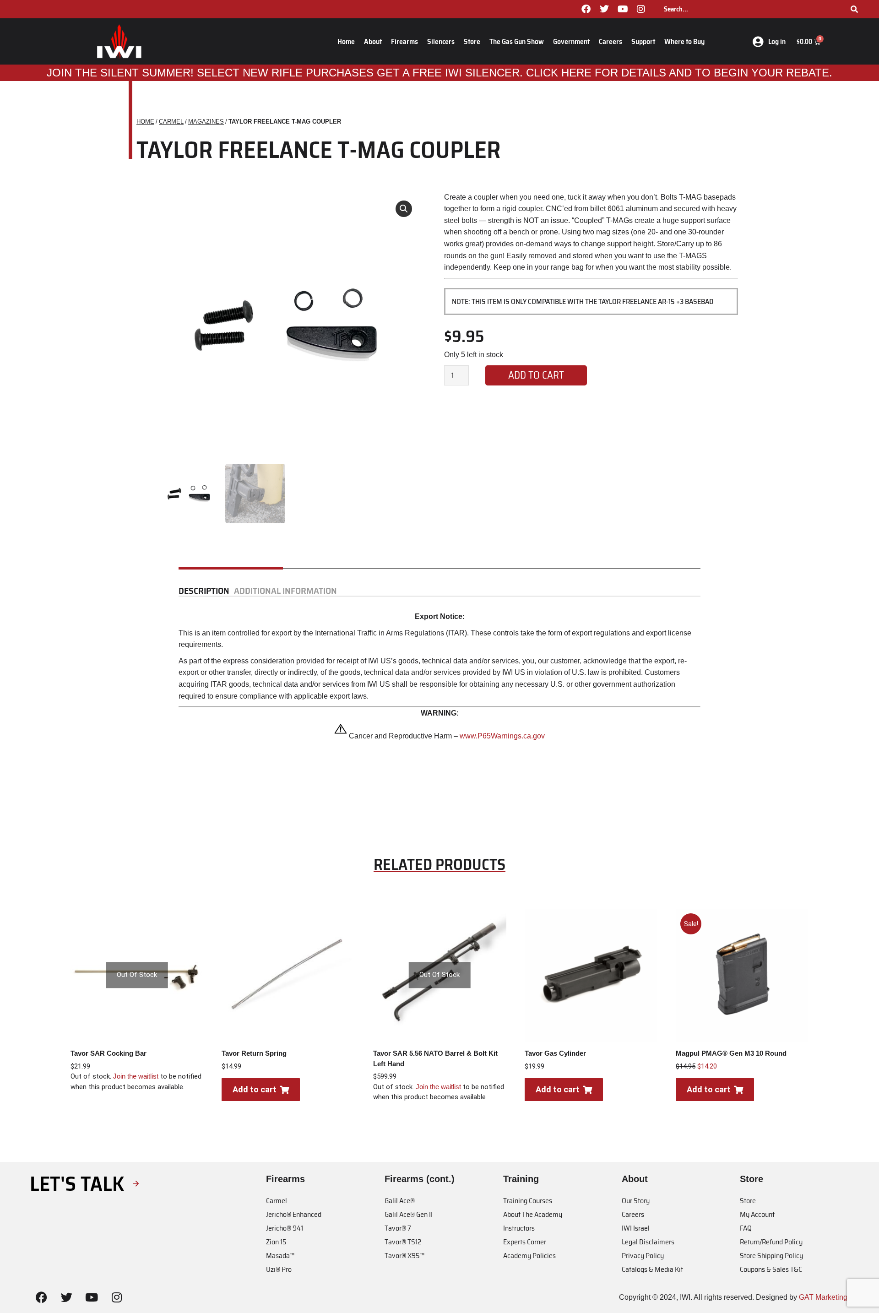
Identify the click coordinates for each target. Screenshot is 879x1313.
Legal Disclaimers (648, 1242)
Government (571, 41)
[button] (404, 209)
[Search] (854, 9)
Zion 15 (276, 1242)
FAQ (746, 1228)
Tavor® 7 (398, 1228)
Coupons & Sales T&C (771, 1269)
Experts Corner (524, 1242)
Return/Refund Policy (771, 1242)
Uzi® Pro (279, 1269)
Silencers (441, 41)
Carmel (276, 1200)
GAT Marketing (823, 1297)
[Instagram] (641, 9)
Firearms (404, 41)
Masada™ (280, 1255)
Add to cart (536, 375)
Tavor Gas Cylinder (555, 1053)
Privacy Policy (643, 1255)
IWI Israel (636, 1228)
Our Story (636, 1200)
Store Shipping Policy (771, 1255)
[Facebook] (586, 9)
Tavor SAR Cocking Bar (108, 1053)
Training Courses (527, 1200)
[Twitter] (604, 9)
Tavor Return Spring (254, 1053)
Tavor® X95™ (404, 1255)
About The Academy (532, 1214)
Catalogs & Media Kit (652, 1269)
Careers (610, 41)
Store (472, 41)
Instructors (519, 1228)
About (373, 41)
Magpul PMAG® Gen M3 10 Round (731, 1053)
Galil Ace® (400, 1200)
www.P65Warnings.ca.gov (502, 736)
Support (643, 41)
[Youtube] (622, 9)
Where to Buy (684, 41)
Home (346, 41)
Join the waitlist (135, 1076)
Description (204, 591)
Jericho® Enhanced (293, 1214)
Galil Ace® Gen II (409, 1214)
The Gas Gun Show (516, 41)
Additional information (285, 591)
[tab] (206, 591)
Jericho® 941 (284, 1228)
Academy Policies (529, 1255)
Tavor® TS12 (403, 1242)
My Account (757, 1214)
